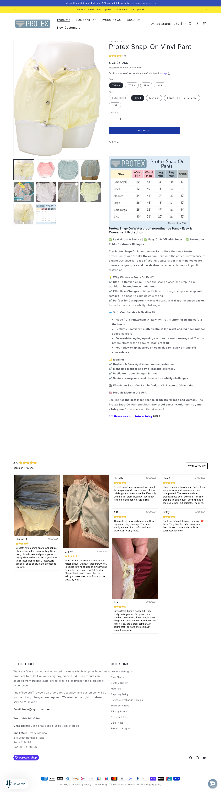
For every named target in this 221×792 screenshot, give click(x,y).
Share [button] (115, 142)
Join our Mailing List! (122, 671)
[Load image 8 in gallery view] (23, 214)
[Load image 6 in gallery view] (46, 192)
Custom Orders (119, 683)
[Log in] (197, 23)
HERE (156, 416)
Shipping (113, 67)
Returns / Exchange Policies (127, 700)
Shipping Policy (120, 694)
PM (69, 784)
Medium (154, 98)
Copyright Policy (120, 717)
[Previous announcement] (14, 9)
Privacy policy (117, 784)
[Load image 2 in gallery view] (46, 169)
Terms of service (135, 784)
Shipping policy (153, 784)
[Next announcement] (206, 9)
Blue (146, 85)
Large (170, 98)
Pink (160, 85)
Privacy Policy (119, 711)
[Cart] (204, 23)
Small (137, 98)
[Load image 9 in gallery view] (46, 214)
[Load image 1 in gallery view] (23, 169)
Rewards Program (121, 728)
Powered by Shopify (81, 784)
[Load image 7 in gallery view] (90, 192)
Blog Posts (117, 722)
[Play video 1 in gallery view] (68, 192)
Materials (116, 688)
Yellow (116, 85)
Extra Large (190, 98)
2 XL (115, 105)
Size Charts (117, 677)
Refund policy (100, 784)
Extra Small (120, 99)
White (131, 85)
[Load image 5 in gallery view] (23, 192)
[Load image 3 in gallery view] (68, 169)
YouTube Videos (120, 705)
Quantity (113, 112)
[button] (65, 20)
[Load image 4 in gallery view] (90, 169)
